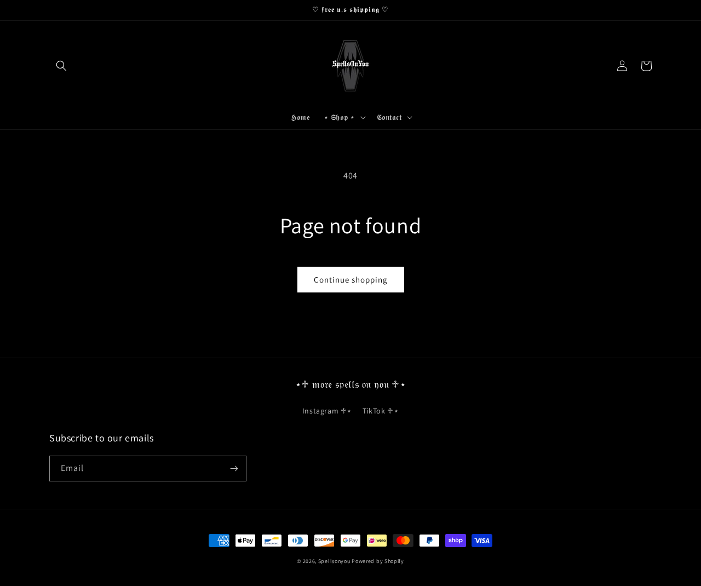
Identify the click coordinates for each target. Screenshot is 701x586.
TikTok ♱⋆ (381, 411)
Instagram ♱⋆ (327, 411)
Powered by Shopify (378, 561)
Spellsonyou (334, 561)
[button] (61, 66)
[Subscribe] (234, 468)
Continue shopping (351, 279)
